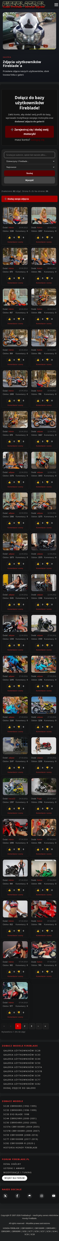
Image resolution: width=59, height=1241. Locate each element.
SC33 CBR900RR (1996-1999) (20, 1110)
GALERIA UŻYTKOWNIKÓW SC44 (22, 1058)
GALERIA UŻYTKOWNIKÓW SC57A (22, 1067)
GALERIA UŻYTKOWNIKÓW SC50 (22, 1063)
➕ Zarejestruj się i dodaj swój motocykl (29, 132)
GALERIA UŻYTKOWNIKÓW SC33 (22, 1054)
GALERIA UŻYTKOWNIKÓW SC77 (22, 1079)
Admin (11, 227)
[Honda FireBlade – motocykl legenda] (23, 4)
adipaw (40, 431)
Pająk (39, 799)
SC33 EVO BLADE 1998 (16, 1114)
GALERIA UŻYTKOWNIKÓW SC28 (22, 1050)
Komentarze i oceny (15, 242)
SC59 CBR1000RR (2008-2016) (20, 1135)
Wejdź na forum (14, 1178)
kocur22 (12, 799)
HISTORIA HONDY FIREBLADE (20, 1147)
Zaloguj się (37, 139)
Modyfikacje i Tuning (17, 1172)
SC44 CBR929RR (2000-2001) (20, 1118)
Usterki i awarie (14, 1168)
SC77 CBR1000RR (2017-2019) (20, 1139)
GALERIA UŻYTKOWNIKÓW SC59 (22, 1075)
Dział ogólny (12, 1164)
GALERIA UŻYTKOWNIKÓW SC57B (22, 1071)
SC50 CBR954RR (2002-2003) (20, 1122)
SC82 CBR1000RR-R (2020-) (19, 1143)
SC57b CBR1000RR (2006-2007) (21, 1130)
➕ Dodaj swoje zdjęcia (16, 198)
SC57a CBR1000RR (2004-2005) (21, 1126)
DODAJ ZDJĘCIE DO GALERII (19, 1088)
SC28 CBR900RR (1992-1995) (20, 1106)
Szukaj (29, 173)
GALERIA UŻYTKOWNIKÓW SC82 (22, 1083)
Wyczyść (29, 180)
